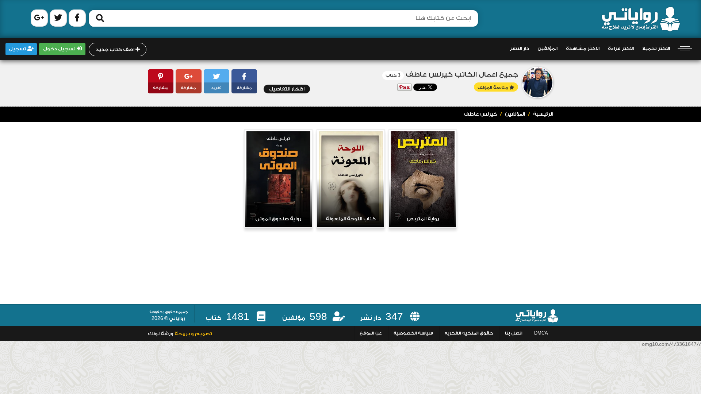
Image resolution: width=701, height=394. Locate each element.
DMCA (541, 333)
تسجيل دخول (60, 49)
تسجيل (18, 49)
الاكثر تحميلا (656, 48)
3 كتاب (393, 75)
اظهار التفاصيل (286, 89)
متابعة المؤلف (493, 87)
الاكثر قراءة (621, 48)
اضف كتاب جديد (115, 49)
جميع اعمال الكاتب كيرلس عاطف (462, 74)
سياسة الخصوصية (413, 333)
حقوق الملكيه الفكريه (469, 333)
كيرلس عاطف (480, 114)
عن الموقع (371, 333)
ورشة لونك (160, 333)
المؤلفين (547, 48)
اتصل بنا (513, 333)
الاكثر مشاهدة (583, 48)
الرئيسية (543, 114)
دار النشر (519, 48)
